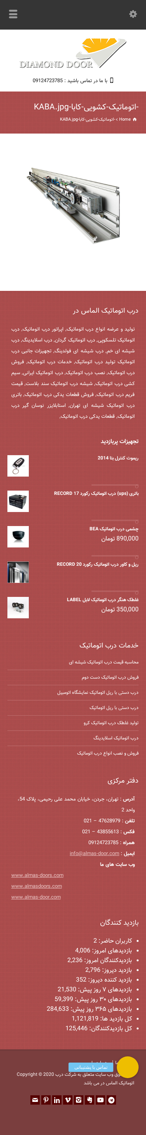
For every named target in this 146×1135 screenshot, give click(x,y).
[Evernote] (89, 1100)
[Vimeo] (67, 1100)
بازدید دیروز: (116, 970)
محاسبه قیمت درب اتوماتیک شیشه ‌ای (104, 662)
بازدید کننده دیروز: (109, 980)
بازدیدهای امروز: (111, 951)
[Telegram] (111, 1100)
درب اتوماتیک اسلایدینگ (116, 738)
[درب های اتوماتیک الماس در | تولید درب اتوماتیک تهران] (73, 67)
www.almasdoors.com (36, 886)
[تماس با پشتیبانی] (128, 1067)
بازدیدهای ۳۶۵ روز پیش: (100, 1009)
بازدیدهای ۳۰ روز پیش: (102, 1000)
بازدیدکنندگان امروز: (107, 961)
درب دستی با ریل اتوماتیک (114, 707)
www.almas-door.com (36, 897)
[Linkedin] (57, 1100)
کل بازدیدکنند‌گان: (110, 1029)
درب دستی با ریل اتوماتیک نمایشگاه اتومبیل (98, 692)
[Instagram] (78, 1100)
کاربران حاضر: (114, 941)
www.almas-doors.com (37, 876)
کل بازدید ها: (115, 1019)
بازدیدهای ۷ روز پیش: (104, 990)
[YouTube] (100, 1100)
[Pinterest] (46, 1100)
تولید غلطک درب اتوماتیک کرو (111, 723)
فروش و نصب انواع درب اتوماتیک (108, 753)
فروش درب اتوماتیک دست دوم (110, 677)
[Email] (35, 1100)
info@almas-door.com (94, 854)
